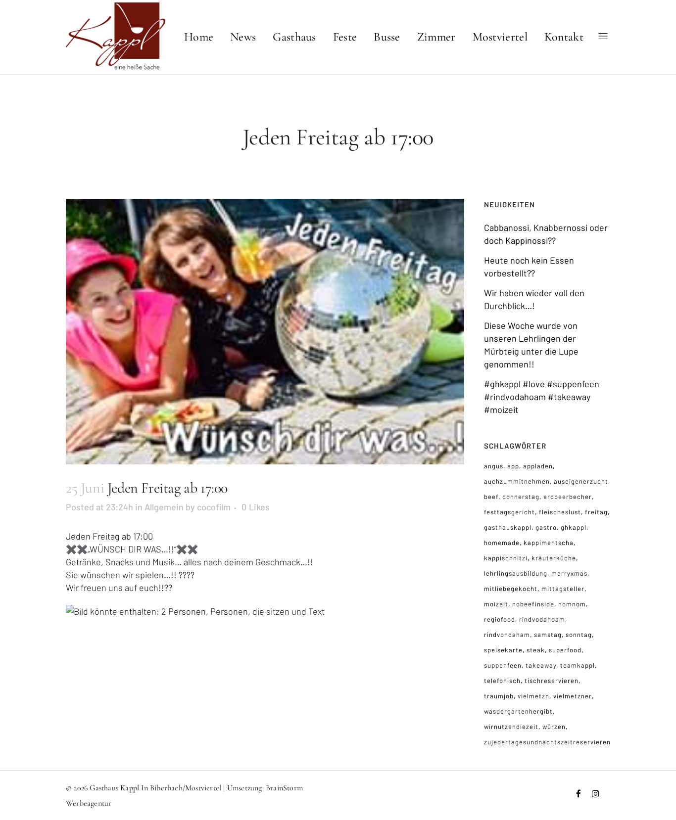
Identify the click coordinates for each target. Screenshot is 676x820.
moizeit (496, 604)
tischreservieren (552, 680)
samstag (548, 634)
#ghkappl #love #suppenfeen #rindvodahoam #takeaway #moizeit (541, 396)
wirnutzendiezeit (511, 726)
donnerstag (520, 497)
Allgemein (164, 506)
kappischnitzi (506, 558)
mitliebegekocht (510, 588)
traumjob (499, 696)
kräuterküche (553, 558)
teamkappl (577, 665)
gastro (546, 527)
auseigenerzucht (581, 481)
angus (493, 466)
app (513, 466)
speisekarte (503, 650)
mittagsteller (562, 588)
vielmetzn (533, 696)
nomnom (572, 604)
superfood (565, 650)
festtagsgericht (509, 512)
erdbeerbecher (567, 497)
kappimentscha (549, 543)
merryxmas (569, 573)
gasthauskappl (507, 527)
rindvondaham (507, 634)
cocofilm (214, 506)
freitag (596, 512)
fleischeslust (560, 512)
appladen (538, 466)
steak (536, 650)
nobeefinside (533, 604)
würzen (554, 726)
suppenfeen (503, 665)
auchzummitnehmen (517, 481)
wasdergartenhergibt (518, 711)
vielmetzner (572, 696)
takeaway (541, 665)
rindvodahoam (542, 619)
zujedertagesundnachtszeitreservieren (547, 742)
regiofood (499, 619)
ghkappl (573, 527)
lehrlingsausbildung (515, 573)
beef (491, 497)
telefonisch (502, 680)
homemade (502, 543)
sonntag (579, 634)
